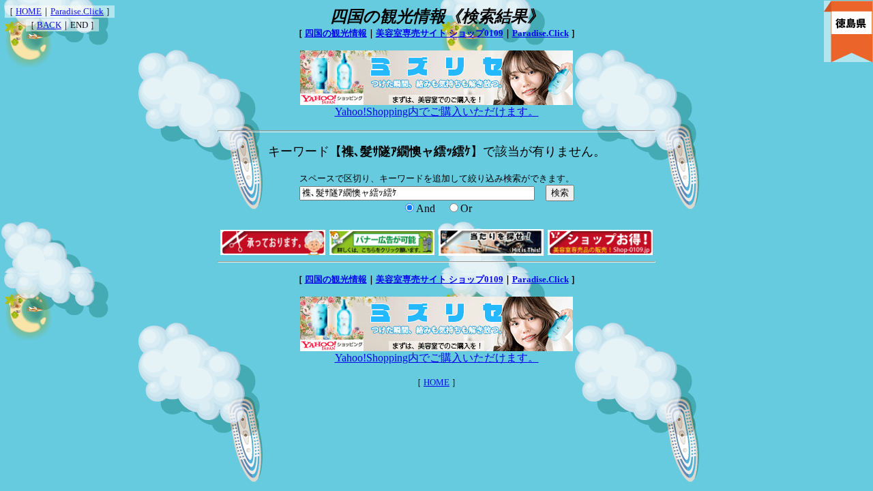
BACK (49, 25)
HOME (29, 11)
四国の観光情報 (336, 33)
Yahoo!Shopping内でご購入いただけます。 (437, 111)
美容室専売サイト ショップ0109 (439, 33)
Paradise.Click (77, 11)
